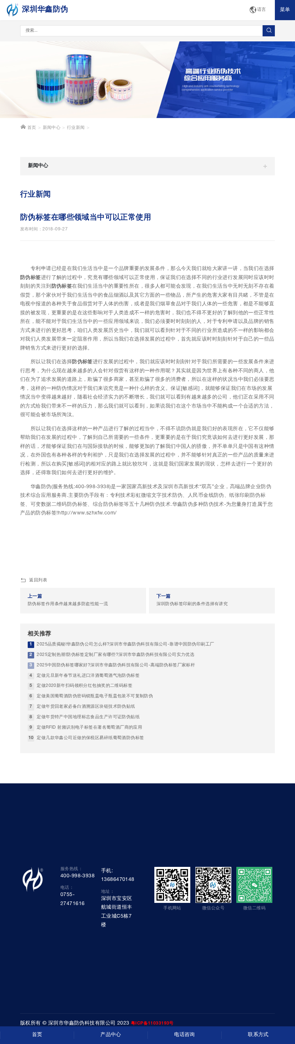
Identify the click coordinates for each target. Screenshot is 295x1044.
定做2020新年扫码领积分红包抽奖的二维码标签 (84, 686)
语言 (261, 10)
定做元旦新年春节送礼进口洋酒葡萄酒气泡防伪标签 (88, 676)
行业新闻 (76, 128)
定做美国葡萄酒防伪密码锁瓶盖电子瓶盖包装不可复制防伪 (95, 696)
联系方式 (258, 1035)
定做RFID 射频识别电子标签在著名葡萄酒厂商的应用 (89, 727)
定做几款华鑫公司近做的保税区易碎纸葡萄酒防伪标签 (90, 738)
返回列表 (38, 580)
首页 (31, 128)
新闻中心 (52, 128)
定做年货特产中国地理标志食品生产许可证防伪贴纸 (88, 717)
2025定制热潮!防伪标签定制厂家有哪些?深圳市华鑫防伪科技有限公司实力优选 (115, 655)
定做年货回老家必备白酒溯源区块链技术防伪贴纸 (86, 707)
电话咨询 (184, 1035)
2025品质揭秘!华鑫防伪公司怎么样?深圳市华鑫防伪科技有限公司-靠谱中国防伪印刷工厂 (125, 644)
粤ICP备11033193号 (152, 1023)
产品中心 (110, 1035)
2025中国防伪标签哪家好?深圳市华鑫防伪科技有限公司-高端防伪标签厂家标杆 (116, 665)
